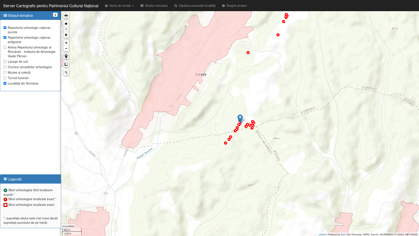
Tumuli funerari (18, 78)
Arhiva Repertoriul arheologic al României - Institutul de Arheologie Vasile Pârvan (31, 51)
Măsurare (66, 64)
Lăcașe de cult (18, 61)
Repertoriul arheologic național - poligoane (30, 39)
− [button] (66, 48)
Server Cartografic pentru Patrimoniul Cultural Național (50, 5)
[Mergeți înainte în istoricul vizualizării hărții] (66, 29)
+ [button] (66, 42)
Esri (343, 234)
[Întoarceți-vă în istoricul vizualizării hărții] (66, 35)
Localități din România (23, 83)
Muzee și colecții (19, 72)
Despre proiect (236, 5)
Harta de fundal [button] (120, 5)
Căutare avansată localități (196, 5)
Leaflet (322, 234)
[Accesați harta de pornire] (66, 23)
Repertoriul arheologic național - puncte (30, 29)
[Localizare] (66, 56)
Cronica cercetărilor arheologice (30, 67)
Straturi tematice (155, 5)
